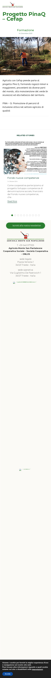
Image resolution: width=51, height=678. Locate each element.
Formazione (25, 30)
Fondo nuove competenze (23, 177)
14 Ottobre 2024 (12, 181)
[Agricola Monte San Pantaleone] (12, 4)
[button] (12, 201)
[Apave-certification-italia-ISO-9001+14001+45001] (25, 282)
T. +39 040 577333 (25, 245)
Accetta (7, 674)
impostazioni (37, 669)
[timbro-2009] (25, 469)
